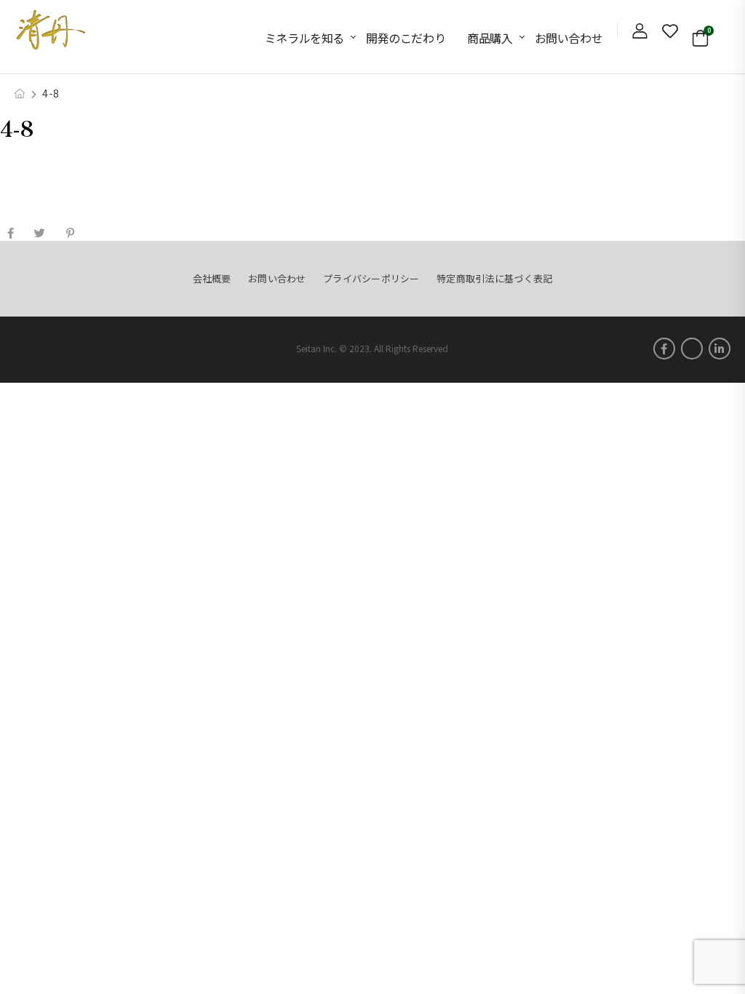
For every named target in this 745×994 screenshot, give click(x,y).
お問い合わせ (569, 38)
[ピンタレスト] (70, 233)
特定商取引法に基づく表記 (494, 278)
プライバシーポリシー (371, 278)
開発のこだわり (405, 38)
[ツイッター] (39, 233)
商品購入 (489, 38)
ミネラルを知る (304, 38)
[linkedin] (719, 348)
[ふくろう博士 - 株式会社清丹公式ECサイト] (51, 29)
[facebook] (664, 348)
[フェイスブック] (10, 233)
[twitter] (692, 348)
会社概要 (212, 278)
